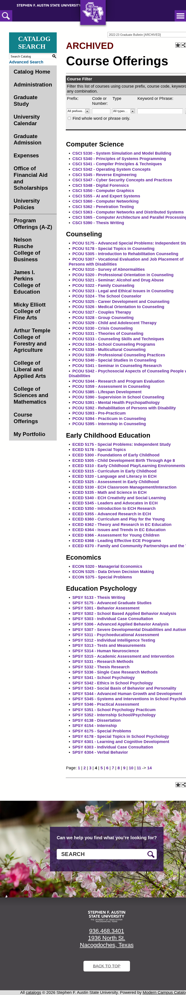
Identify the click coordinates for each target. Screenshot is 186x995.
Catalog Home (32, 72)
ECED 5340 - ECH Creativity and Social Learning (119, 498)
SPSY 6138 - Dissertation (96, 720)
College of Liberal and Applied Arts (30, 369)
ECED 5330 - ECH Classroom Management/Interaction (124, 487)
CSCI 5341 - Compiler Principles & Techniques (117, 164)
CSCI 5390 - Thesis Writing (98, 223)
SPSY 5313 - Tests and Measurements (109, 645)
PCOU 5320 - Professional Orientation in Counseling (123, 275)
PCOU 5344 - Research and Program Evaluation (118, 381)
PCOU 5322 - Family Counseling (103, 285)
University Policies (27, 204)
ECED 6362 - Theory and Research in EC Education (121, 524)
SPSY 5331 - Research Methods (102, 661)
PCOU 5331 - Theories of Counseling (107, 333)
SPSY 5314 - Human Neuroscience (105, 651)
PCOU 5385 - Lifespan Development (107, 392)
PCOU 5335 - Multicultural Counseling (109, 349)
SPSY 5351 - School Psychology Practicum (114, 709)
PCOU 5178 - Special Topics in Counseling (113, 248)
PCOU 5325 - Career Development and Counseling (120, 301)
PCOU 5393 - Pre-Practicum (99, 413)
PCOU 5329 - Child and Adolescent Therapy (114, 323)
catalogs (33, 992)
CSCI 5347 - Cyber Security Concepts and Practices (122, 180)
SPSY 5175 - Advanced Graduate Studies (112, 603)
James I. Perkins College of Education (27, 282)
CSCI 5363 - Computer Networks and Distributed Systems (128, 212)
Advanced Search (26, 62)
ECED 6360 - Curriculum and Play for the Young (118, 519)
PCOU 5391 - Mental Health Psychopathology (116, 402)
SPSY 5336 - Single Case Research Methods (115, 672)
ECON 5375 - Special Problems (102, 577)
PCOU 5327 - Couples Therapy (101, 312)
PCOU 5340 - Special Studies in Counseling (114, 360)
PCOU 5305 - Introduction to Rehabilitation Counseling (125, 254)
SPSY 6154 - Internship (94, 725)
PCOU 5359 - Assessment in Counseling (111, 386)
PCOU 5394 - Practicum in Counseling (109, 418)
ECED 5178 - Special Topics (99, 449)
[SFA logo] (106, 916)
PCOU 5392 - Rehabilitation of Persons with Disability (124, 408)
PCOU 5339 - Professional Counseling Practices (118, 355)
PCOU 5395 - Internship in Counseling (109, 424)
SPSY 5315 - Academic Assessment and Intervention (123, 656)
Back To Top (106, 966)
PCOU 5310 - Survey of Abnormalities (108, 269)
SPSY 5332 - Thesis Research (101, 667)
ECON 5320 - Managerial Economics (107, 566)
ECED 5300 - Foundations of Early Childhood (115, 455)
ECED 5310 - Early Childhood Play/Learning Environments (128, 465)
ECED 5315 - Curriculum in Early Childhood (114, 471)
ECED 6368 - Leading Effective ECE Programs (116, 540)
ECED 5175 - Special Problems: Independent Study (121, 444)
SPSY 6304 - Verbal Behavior (100, 752)
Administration (33, 85)
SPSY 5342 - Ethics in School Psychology (112, 683)
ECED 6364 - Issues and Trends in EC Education (119, 529)
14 (149, 768)
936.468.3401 (106, 931)
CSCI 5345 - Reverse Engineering (104, 175)
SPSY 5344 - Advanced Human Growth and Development (127, 693)
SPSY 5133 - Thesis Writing (98, 597)
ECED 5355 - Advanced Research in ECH (111, 514)
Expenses (26, 155)
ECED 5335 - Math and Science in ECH (109, 492)
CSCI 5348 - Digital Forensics (100, 185)
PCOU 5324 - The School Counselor (106, 296)
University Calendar (27, 120)
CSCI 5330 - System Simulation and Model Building (121, 153)
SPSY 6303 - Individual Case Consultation (112, 747)
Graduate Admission (28, 139)
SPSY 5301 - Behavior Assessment (106, 608)
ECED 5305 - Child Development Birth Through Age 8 (123, 460)
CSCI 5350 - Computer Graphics (103, 190)
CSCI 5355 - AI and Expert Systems (106, 196)
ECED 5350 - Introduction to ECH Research (114, 508)
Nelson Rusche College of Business (27, 249)
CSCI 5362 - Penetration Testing (103, 206)
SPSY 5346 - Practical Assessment (105, 704)
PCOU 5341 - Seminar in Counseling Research (117, 365)
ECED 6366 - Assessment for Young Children (115, 535)
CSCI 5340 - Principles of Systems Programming (119, 158)
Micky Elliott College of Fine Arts (30, 311)
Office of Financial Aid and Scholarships (31, 178)
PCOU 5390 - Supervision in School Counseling (118, 397)
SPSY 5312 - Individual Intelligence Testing (113, 640)
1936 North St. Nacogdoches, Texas (107, 941)
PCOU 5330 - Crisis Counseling (102, 328)
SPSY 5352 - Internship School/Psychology (114, 715)
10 (131, 768)
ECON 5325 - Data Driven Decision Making (113, 571)
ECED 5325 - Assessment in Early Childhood (115, 482)
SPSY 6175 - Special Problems (101, 731)
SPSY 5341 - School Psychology (103, 677)
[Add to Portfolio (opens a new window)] (177, 45)
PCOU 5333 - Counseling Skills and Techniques (118, 339)
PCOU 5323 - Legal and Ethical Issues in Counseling (123, 291)
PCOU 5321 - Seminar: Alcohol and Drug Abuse (118, 280)
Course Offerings (26, 418)
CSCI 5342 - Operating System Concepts (111, 169)
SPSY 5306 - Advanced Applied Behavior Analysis (120, 624)
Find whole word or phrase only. (101, 118)
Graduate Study (25, 100)
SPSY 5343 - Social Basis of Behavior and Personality (124, 688)
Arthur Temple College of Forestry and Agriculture (32, 340)
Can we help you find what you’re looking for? (107, 837)
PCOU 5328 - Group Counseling (103, 317)
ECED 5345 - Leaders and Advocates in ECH (115, 503)
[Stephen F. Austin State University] (49, 5)
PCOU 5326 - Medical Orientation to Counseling (118, 306)
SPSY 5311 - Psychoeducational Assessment (115, 635)
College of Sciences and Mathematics (31, 395)
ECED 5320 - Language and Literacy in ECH (114, 476)
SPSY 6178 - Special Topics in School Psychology (120, 736)
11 (139, 768)
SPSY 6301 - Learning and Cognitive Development (120, 741)
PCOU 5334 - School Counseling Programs (113, 344)
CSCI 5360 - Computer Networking (105, 201)
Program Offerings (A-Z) (33, 223)
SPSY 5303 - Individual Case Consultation (112, 618)
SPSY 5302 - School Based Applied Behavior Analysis (124, 613)
